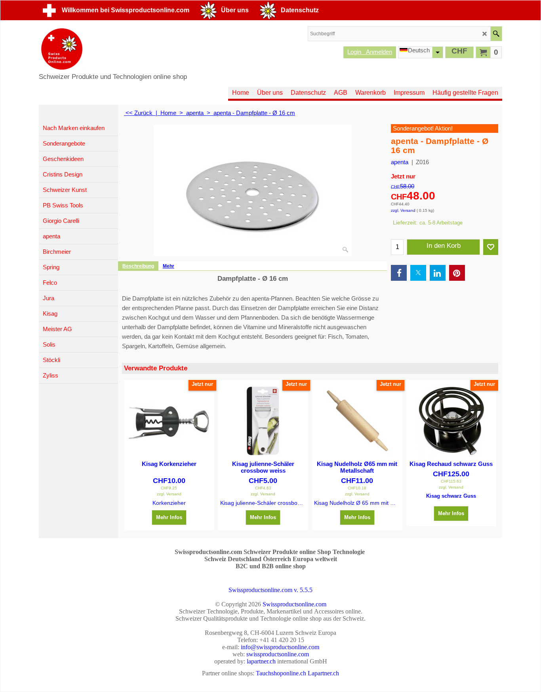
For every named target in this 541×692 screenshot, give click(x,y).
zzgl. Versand (403, 210)
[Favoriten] (490, 247)
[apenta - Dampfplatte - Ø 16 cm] (253, 190)
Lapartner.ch (323, 673)
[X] (418, 273)
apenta (399, 162)
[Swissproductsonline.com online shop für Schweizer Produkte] (113, 49)
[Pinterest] (457, 273)
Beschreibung (138, 266)
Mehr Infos (169, 517)
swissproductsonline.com (277, 654)
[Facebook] (399, 273)
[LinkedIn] (438, 273)
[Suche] (496, 34)
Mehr (168, 266)
